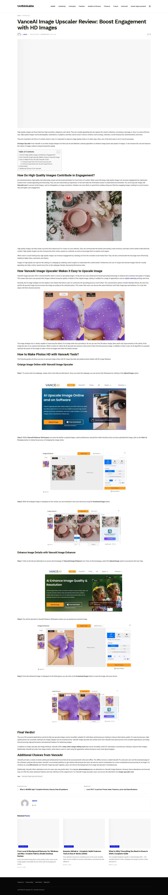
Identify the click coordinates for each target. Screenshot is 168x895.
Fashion (82, 6)
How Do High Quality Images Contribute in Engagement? (37, 155)
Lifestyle (72, 6)
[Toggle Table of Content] (57, 152)
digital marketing (130, 278)
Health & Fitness (94, 6)
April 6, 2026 (67, 864)
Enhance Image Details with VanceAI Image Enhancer (37, 164)
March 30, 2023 (34, 34)
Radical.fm (47, 882)
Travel (115, 6)
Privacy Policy (29, 882)
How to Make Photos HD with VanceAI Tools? (34, 159)
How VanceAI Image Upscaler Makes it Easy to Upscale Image (40, 157)
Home (19, 15)
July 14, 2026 (22, 867)
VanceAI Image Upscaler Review (32, 776)
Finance (107, 6)
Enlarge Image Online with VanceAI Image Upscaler (37, 162)
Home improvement (138, 6)
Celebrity (62, 6)
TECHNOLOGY (26, 15)
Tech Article (38, 882)
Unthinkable (25, 6)
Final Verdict (24, 166)
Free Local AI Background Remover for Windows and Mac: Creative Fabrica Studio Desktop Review (37, 853)
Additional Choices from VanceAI (30, 168)
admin (25, 34)
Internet (124, 6)
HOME (53, 6)
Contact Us (20, 882)
